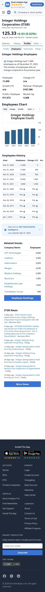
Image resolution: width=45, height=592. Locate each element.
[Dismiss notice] (2, 4)
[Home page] (9, 12)
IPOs (4, 475)
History (17, 43)
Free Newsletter (10, 503)
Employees (16, 49)
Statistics (6, 43)
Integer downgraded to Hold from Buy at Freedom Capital (22, 360)
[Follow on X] (12, 576)
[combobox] (28, 12)
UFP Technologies (12, 253)
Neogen (8, 268)
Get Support (8, 508)
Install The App (9, 513)
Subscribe (22, 552)
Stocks (5, 470)
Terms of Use (30, 518)
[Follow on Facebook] (4, 576)
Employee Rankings (23, 297)
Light (8, 564)
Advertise (28, 490)
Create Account (31, 475)
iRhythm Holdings (12, 273)
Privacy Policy (30, 523)
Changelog (29, 480)
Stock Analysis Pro (11, 498)
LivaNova (8, 258)
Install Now (37, 4)
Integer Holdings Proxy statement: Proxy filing (19, 341)
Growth (20, 109)
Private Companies (11, 485)
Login (27, 470)
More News (22, 384)
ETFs (4, 480)
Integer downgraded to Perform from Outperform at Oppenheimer (22, 367)
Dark (17, 564)
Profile (27, 43)
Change (12, 109)
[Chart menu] (39, 109)
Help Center (30, 495)
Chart (36, 43)
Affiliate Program (32, 528)
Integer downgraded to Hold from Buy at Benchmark (22, 347)
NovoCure (9, 278)
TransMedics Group (13, 291)
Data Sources (30, 485)
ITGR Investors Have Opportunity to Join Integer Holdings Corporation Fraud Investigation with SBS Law (21, 318)
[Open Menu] (4, 12)
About (27, 508)
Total (5, 109)
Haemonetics (10, 263)
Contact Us (29, 513)
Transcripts (28, 49)
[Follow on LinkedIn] (18, 576)
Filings (38, 49)
